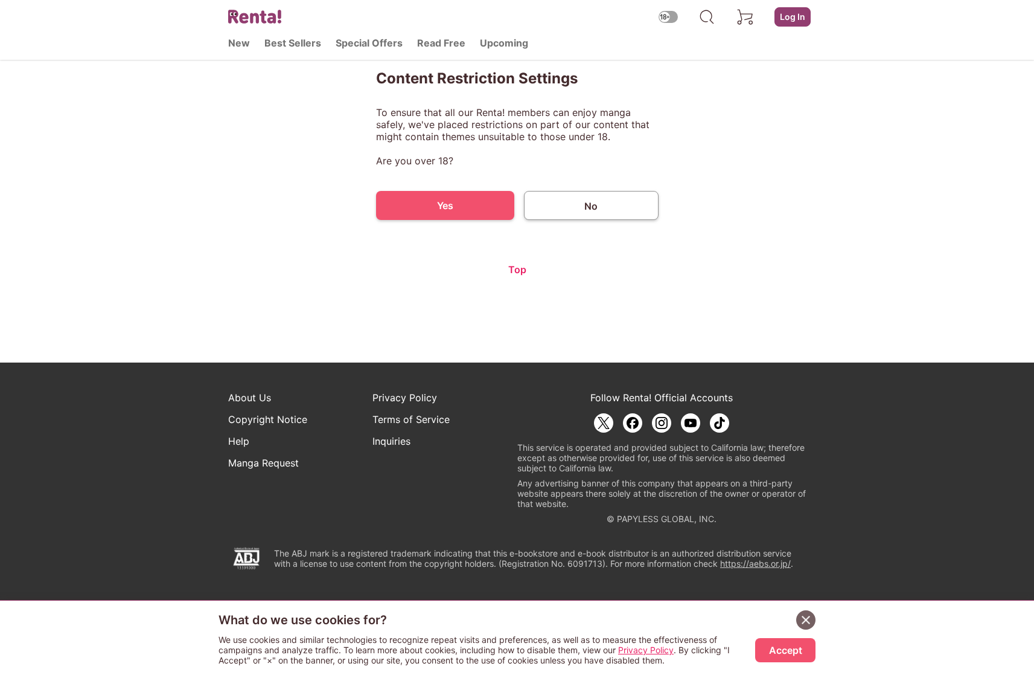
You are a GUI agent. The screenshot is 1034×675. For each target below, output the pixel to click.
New (239, 43)
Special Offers (369, 43)
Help (238, 441)
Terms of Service (411, 419)
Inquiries (391, 441)
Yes (445, 205)
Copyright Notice (267, 419)
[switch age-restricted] (668, 16)
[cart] (745, 17)
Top (517, 269)
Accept (785, 650)
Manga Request (263, 463)
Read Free (441, 43)
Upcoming (504, 43)
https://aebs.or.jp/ (755, 563)
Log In (792, 16)
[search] (706, 17)
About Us (249, 398)
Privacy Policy (404, 398)
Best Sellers (292, 43)
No (591, 206)
